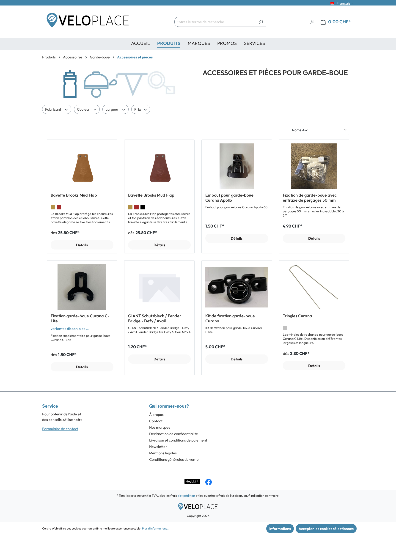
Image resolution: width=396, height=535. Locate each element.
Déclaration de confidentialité (173, 433)
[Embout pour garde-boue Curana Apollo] (236, 166)
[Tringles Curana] (314, 287)
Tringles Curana (297, 315)
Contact (155, 421)
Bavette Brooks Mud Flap (74, 195)
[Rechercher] (260, 22)
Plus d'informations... (156, 528)
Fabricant (53, 109)
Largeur (112, 109)
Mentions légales (163, 453)
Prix (138, 109)
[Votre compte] (312, 21)
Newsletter (158, 446)
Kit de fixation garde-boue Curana (230, 318)
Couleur (84, 109)
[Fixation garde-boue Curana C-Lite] (82, 287)
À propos (156, 414)
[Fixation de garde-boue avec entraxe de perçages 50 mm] (314, 166)
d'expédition (186, 496)
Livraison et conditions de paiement (178, 440)
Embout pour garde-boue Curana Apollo (229, 198)
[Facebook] (208, 482)
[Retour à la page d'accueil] (88, 21)
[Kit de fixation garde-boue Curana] (236, 287)
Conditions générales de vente (174, 459)
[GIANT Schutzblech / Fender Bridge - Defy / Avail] (159, 287)
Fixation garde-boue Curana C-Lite (80, 318)
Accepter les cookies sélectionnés (326, 528)
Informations (280, 528)
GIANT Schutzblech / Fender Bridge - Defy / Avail (154, 318)
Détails (82, 245)
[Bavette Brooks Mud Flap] (82, 166)
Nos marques (159, 427)
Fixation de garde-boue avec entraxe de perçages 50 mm (310, 198)
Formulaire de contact (60, 428)
